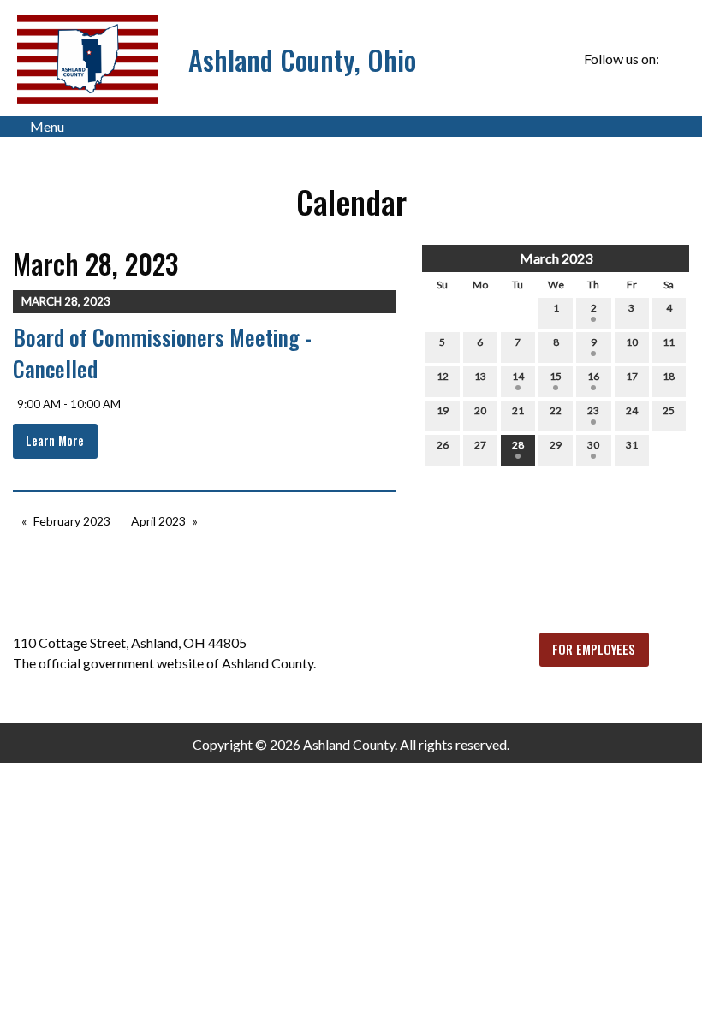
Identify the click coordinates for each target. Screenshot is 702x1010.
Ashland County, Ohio (302, 59)
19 (443, 410)
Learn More (55, 440)
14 (518, 376)
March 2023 (556, 258)
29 (556, 444)
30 (593, 444)
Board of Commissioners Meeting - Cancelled (162, 352)
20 (480, 410)
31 (632, 444)
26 (443, 444)
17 (632, 376)
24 (632, 410)
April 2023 (158, 521)
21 (518, 410)
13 (480, 376)
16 (593, 376)
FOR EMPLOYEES (593, 649)
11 (669, 342)
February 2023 (71, 521)
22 (556, 410)
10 (632, 342)
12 (443, 376)
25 (669, 410)
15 (556, 376)
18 (669, 376)
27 (480, 444)
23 (593, 410)
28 (518, 444)
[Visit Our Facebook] (675, 59)
